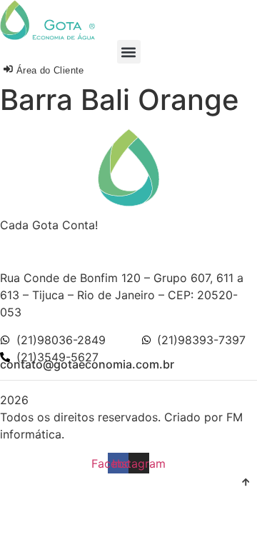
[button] (129, 52)
